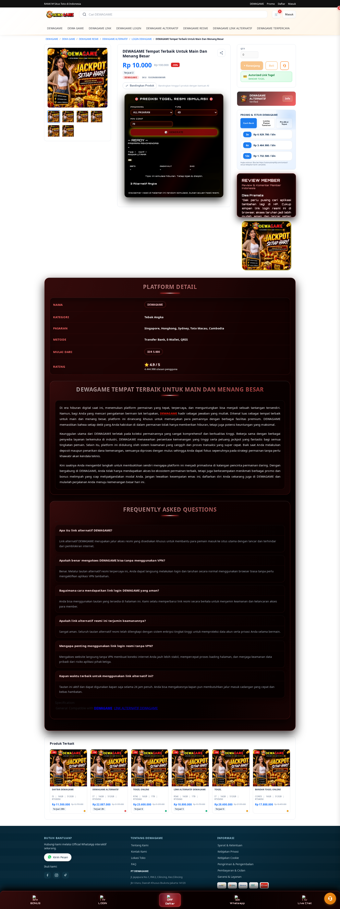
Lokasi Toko (138, 858)
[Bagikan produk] (221, 53)
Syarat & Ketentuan (230, 845)
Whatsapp (237, 903)
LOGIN (102, 903)
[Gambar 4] (96, 116)
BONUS (35, 903)
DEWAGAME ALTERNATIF (162, 28)
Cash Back (248, 123)
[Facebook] (47, 875)
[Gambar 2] (68, 116)
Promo (271, 4)
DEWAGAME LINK (100, 28)
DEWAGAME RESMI (195, 28)
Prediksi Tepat (284, 123)
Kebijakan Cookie (228, 858)
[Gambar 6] (68, 131)
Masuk (292, 4)
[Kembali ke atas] (331, 889)
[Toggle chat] (330, 898)
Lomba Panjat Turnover (266, 123)
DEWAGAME (257, 4)
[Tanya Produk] (284, 65)
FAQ (133, 864)
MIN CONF (136, 119)
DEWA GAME (75, 28)
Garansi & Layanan (229, 877)
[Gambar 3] (82, 116)
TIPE (178, 107)
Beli (271, 65)
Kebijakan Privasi (228, 851)
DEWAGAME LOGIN (128, 28)
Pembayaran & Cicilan (231, 870)
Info (287, 98)
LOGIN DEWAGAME (142, 39)
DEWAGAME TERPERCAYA (273, 28)
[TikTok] (65, 875)
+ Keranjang (252, 65)
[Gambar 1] (53, 116)
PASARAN (137, 107)
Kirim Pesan (60, 857)
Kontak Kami (139, 851)
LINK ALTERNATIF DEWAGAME (136, 708)
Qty (243, 49)
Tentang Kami (139, 845)
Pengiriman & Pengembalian (235, 864)
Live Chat (305, 903)
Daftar (281, 4)
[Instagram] (56, 875)
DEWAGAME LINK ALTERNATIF (232, 28)
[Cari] (84, 14)
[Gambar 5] (53, 131)
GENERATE (173, 132)
